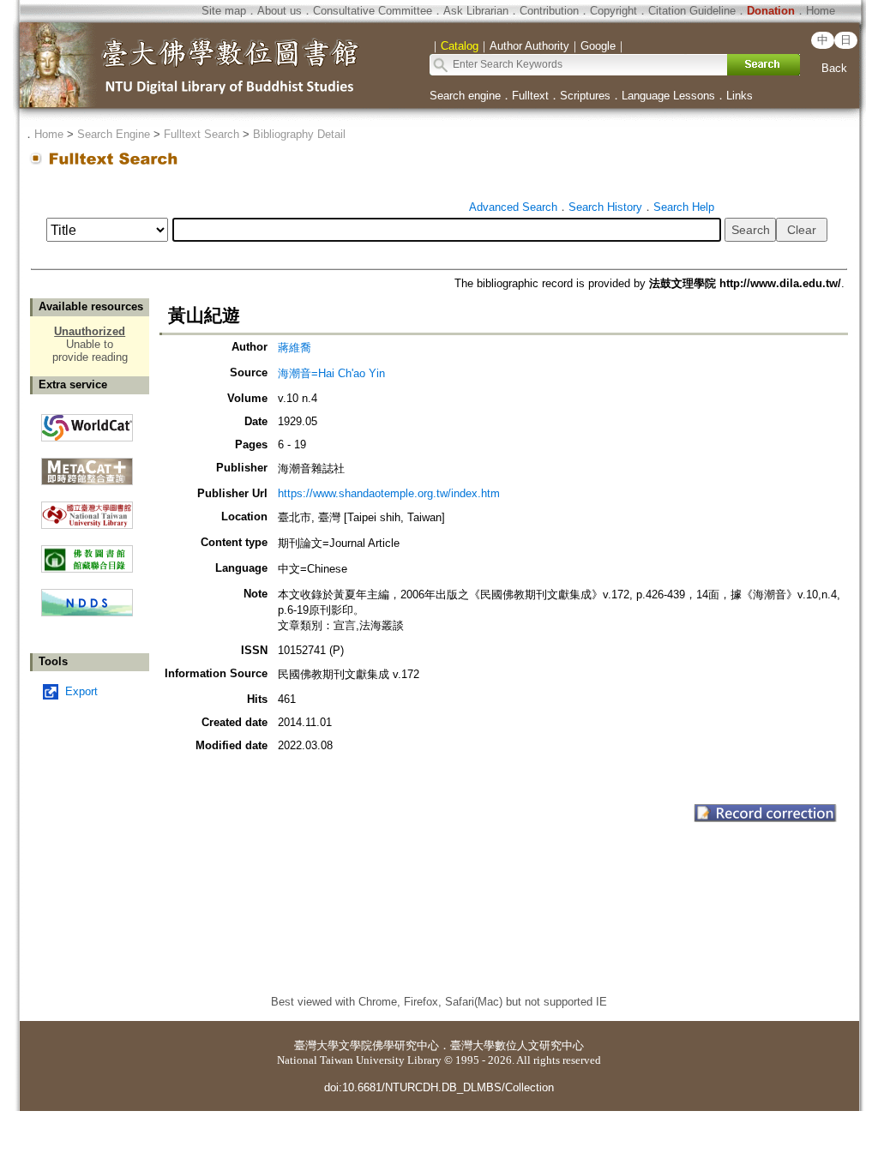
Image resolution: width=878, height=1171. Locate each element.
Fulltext (530, 95)
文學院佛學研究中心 (389, 1045)
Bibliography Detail (299, 134)
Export (81, 691)
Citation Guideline (692, 10)
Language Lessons (668, 95)
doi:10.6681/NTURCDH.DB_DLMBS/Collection (439, 1087)
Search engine (465, 95)
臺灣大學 (316, 1045)
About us (279, 10)
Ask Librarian (475, 10)
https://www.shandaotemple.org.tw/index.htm (389, 493)
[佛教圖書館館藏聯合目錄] (87, 552)
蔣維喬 (294, 347)
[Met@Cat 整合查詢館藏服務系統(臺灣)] (87, 465)
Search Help (683, 207)
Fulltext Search (201, 134)
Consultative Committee (372, 10)
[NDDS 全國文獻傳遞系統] (87, 612)
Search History (605, 207)
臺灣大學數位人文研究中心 (517, 1045)
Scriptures (585, 95)
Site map (223, 10)
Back (834, 68)
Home (820, 10)
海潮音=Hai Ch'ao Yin (331, 373)
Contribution (549, 10)
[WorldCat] (87, 423)
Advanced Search (513, 207)
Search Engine (113, 134)
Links (739, 95)
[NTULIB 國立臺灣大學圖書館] (87, 509)
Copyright (613, 10)
